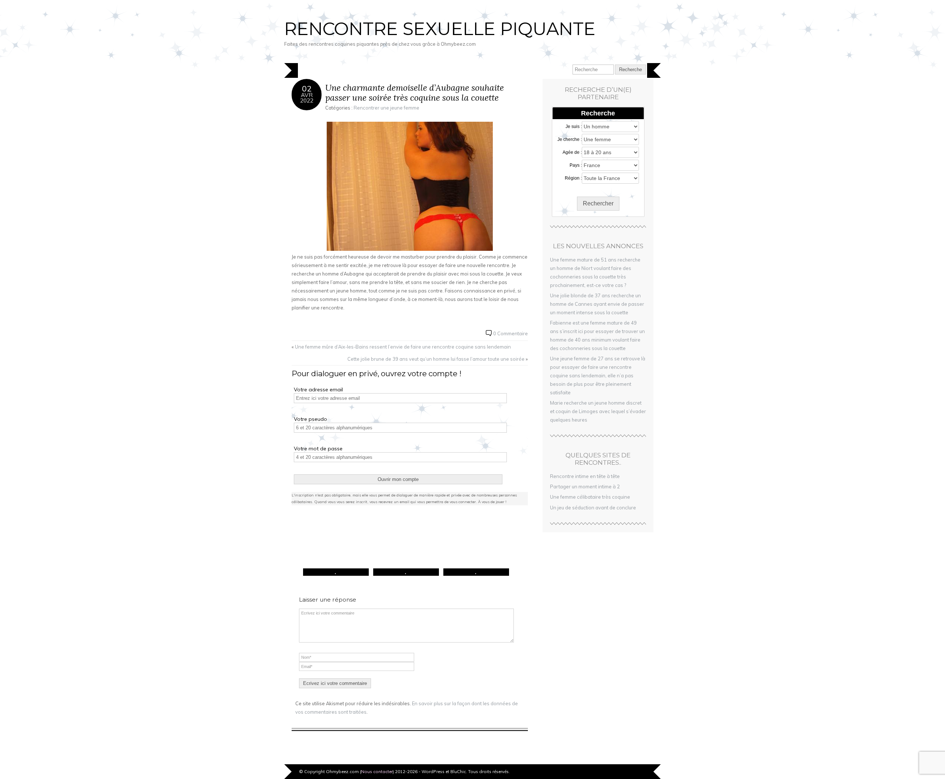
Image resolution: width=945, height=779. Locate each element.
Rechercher (598, 203)
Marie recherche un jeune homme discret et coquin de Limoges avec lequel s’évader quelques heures (598, 411)
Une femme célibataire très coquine (590, 497)
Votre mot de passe (318, 448)
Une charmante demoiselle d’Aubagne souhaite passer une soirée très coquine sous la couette (414, 92)
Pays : (576, 165)
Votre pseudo (310, 419)
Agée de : (572, 152)
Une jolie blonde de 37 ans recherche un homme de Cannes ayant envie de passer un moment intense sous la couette (597, 303)
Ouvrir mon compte (398, 479)
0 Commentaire (510, 333)
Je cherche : (569, 139)
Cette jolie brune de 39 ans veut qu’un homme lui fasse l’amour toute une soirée (436, 359)
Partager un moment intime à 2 (585, 486)
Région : (573, 178)
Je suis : (574, 126)
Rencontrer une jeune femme (386, 108)
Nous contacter (377, 771)
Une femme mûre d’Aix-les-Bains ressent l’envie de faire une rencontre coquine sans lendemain (403, 347)
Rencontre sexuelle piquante (439, 28)
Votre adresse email (318, 389)
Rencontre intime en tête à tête (585, 476)
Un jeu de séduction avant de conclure (593, 507)
